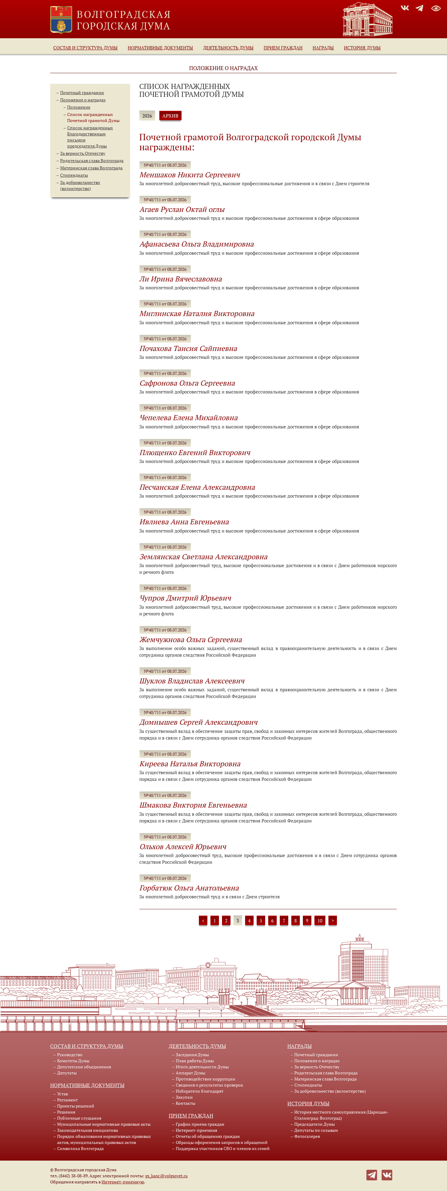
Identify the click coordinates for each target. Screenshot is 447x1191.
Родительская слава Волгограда (91, 160)
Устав (62, 1094)
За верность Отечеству (82, 153)
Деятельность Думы (228, 48)
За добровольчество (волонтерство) (80, 185)
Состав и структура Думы (85, 48)
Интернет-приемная (196, 1130)
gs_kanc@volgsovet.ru (166, 1176)
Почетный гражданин (82, 92)
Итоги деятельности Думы (202, 1067)
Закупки (184, 1097)
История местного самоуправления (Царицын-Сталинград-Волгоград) (341, 1115)
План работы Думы (195, 1060)
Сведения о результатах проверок (209, 1085)
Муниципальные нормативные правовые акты (104, 1124)
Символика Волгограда (80, 1148)
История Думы (362, 48)
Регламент (67, 1100)
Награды (323, 48)
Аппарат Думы (190, 1073)
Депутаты (67, 1073)
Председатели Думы (314, 1124)
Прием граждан (283, 48)
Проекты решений (75, 1106)
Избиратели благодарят (200, 1091)
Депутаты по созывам (316, 1130)
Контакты (185, 1103)
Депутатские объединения (84, 1067)
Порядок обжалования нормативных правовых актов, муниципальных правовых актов (104, 1139)
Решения (66, 1112)
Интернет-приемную (123, 1182)
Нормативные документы (160, 48)
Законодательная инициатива (87, 1130)
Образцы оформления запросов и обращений (222, 1142)
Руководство (69, 1054)
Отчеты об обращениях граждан (208, 1136)
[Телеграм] (371, 1174)
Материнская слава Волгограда (91, 168)
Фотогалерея (307, 1136)
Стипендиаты (74, 175)
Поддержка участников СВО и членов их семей (223, 1148)
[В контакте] (387, 1174)
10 (319, 920)
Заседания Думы (192, 1054)
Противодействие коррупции (205, 1079)
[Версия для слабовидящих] (436, 7)
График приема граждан (200, 1124)
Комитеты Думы (73, 1060)
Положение (78, 107)
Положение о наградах (83, 100)
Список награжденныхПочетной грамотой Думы (93, 117)
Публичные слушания (79, 1118)
